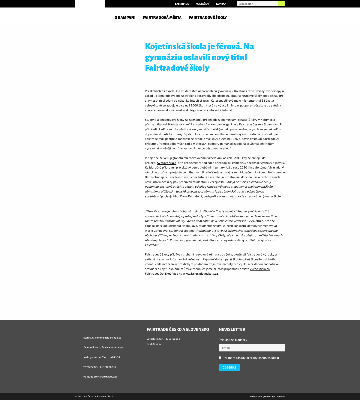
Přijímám (251, 357)
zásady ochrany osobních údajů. (258, 357)
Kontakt (222, 3)
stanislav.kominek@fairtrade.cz (102, 337)
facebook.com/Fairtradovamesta (103, 347)
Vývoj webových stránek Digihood (267, 396)
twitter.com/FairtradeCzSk (99, 366)
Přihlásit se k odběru (233, 339)
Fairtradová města (162, 18)
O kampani (125, 18)
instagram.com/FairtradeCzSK (101, 357)
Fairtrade (182, 3)
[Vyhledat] (281, 3)
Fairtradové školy (208, 18)
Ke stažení (202, 3)
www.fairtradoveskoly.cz (200, 273)
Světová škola (166, 162)
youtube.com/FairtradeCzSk (100, 376)
